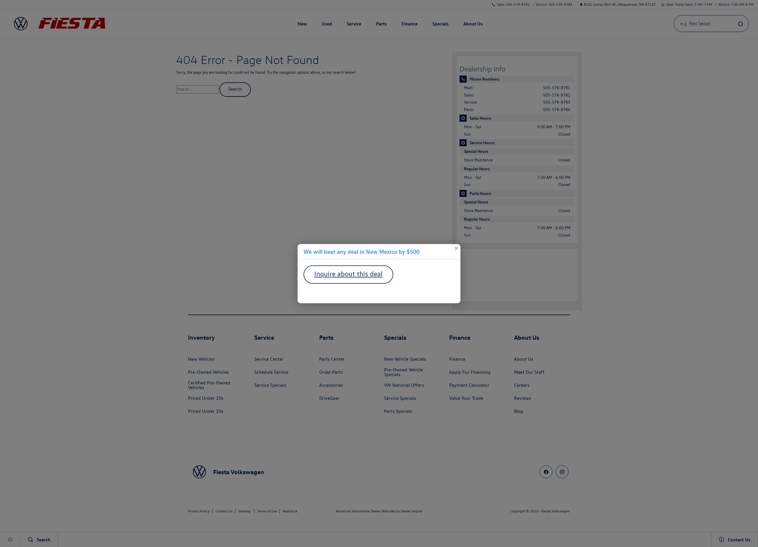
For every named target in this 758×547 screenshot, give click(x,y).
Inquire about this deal (348, 274)
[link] (456, 248)
